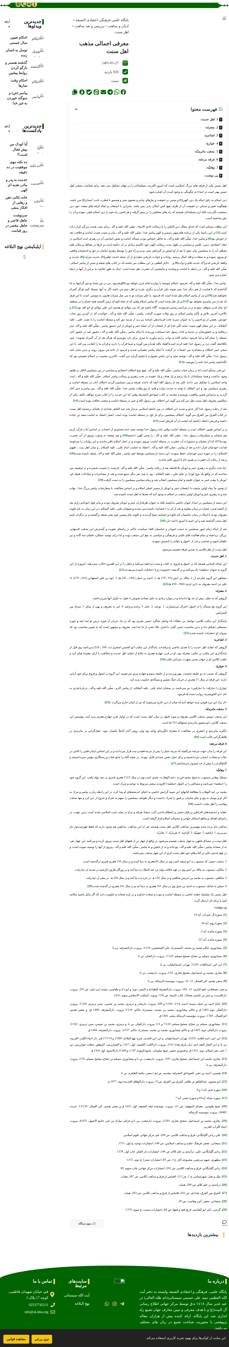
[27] (173, 763)
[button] (123, 92)
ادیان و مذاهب (118, 26)
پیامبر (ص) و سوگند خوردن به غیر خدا (17, 98)
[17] (218, 441)
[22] (165, 584)
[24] (162, 659)
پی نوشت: (211, 175)
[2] (83, 200)
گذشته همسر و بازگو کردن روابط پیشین (16, 68)
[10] (209, 295)
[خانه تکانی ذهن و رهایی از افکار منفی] (37, 202)
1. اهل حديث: (209, 119)
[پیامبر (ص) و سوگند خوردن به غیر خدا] (37, 98)
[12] (74, 307)
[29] (89, 886)
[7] (203, 262)
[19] (100, 480)
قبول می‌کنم (42, 1339)
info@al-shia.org (36, 1312)
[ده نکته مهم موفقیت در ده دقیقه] (37, 167)
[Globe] (18, 4)
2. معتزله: (211, 127)
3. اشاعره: (211, 135)
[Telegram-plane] (122, 1304)
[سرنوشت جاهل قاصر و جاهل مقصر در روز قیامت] (37, 223)
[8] (176, 262)
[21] (121, 569)
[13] (181, 362)
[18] (72, 453)
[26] (196, 736)
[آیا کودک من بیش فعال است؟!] (37, 149)
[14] (75, 400)
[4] (209, 238)
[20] (162, 520)
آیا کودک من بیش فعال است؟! (18, 149)
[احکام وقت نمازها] (37, 83)
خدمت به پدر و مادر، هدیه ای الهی (16, 185)
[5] (103, 256)
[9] (123, 283)
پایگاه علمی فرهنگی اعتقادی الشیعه (102, 20)
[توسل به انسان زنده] (37, 52)
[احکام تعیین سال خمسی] (37, 40)
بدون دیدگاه (84, 1223)
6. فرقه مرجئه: (208, 159)
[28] (190, 804)
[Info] (34, 4)
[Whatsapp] (107, 1304)
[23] (186, 633)
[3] (218, 232)
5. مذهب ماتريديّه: (206, 151)
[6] (82, 256)
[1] (181, 200)
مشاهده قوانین (16, 1339)
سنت (115, 81)
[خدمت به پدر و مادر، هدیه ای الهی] (37, 184)
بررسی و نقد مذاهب (89, 26)
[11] (184, 301)
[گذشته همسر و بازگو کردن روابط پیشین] (37, 68)
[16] (125, 435)
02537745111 (38, 1305)
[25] (107, 702)
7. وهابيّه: (212, 167)
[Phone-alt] (23, 4)
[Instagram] (114, 1304)
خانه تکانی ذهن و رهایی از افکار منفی (16, 202)
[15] (155, 420)
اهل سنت (122, 32)
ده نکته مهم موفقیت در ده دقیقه (17, 167)
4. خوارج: (212, 143)
